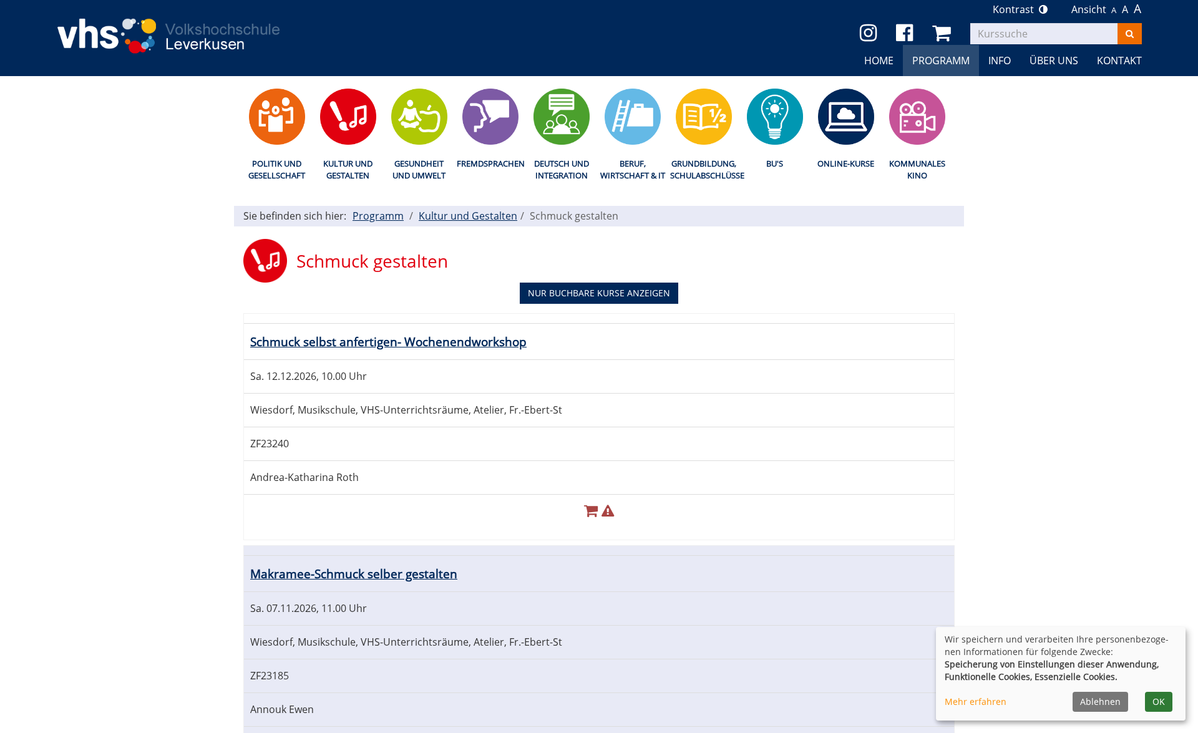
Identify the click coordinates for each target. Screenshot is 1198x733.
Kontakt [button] (1119, 60)
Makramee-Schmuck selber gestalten (353, 573)
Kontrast (1016, 9)
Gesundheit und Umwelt (419, 169)
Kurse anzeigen (599, 293)
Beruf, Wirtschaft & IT (632, 169)
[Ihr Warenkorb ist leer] (943, 33)
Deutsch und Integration (561, 169)
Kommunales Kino (917, 169)
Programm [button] (941, 60)
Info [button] (999, 60)
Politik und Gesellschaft (276, 169)
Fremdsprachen (490, 163)
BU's (774, 163)
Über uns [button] (1054, 60)
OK (1158, 701)
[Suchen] (1130, 33)
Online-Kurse (845, 163)
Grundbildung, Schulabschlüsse (703, 169)
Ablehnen (1100, 701)
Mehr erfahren (975, 701)
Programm (378, 216)
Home (879, 60)
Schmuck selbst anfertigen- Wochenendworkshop (388, 341)
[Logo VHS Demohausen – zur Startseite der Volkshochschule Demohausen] (187, 26)
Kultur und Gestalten (348, 169)
